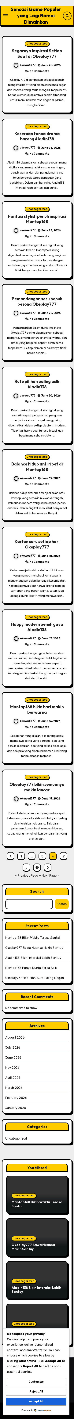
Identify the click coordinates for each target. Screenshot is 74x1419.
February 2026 (16, 1098)
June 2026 (13, 1057)
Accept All (36, 1401)
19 (37, 868)
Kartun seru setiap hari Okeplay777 (37, 544)
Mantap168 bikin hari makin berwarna (37, 709)
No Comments (39, 71)
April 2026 (12, 1078)
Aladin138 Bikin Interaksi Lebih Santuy (33, 958)
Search (37, 891)
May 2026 (12, 1067)
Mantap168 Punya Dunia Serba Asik (31, 968)
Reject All (36, 1391)
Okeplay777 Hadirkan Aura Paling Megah (34, 978)
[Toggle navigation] (5, 15)
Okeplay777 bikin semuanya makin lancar (37, 787)
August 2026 (15, 1037)
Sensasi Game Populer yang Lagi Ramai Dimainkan (35, 15)
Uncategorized (37, 43)
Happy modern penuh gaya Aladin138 (37, 627)
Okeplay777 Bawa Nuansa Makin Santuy (34, 948)
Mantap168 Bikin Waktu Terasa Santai (32, 937)
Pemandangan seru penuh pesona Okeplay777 (37, 301)
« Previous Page (26, 875)
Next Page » (50, 875)
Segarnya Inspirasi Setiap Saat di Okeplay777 (37, 53)
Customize (36, 1381)
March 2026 (14, 1088)
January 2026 (15, 1108)
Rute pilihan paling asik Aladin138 (37, 384)
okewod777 (28, 65)
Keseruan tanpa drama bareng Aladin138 (37, 136)
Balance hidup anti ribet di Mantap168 (37, 466)
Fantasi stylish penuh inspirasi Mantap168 (37, 219)
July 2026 (12, 1047)
